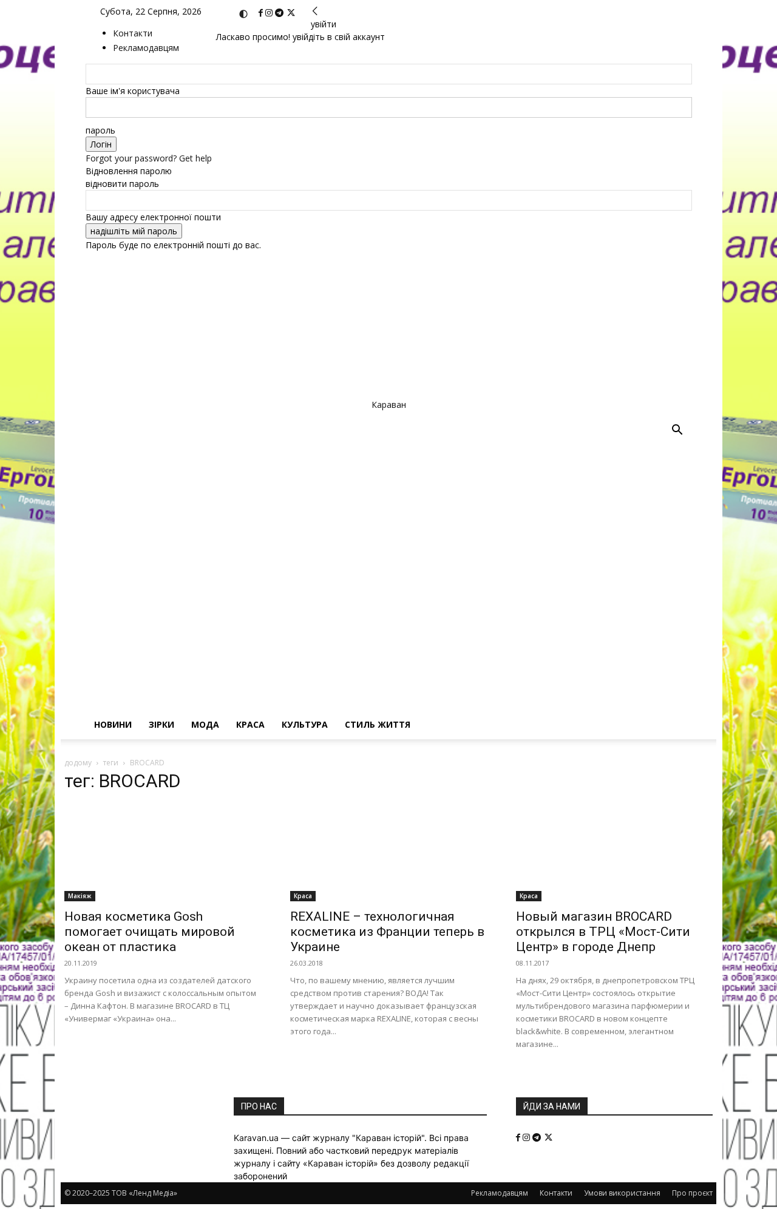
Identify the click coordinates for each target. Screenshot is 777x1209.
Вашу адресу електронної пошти (153, 217)
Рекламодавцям (499, 1193)
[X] (291, 13)
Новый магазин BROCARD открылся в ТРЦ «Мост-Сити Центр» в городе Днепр (603, 931)
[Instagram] (270, 13)
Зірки (161, 724)
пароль (100, 130)
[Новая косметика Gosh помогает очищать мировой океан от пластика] (162, 852)
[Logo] (374, 557)
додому (78, 762)
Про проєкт (692, 1193)
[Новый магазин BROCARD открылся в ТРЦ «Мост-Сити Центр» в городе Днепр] (614, 852)
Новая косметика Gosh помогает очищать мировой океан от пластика (149, 931)
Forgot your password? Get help (149, 158)
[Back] (315, 11)
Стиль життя (377, 724)
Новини (113, 724)
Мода (205, 724)
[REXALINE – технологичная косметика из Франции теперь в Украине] (388, 852)
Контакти (132, 33)
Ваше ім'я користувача (133, 91)
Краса (250, 724)
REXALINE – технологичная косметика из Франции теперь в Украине (387, 931)
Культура (305, 724)
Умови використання (622, 1193)
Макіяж (80, 896)
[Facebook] (262, 13)
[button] (677, 431)
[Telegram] (280, 13)
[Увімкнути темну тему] (243, 14)
